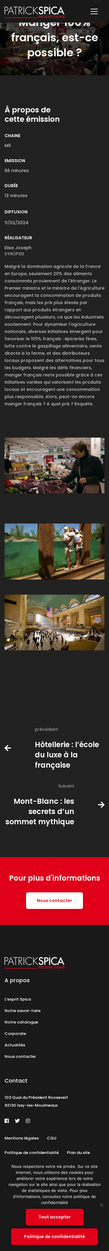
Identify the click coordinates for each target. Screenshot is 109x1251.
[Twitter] (17, 1121)
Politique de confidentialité (54, 1237)
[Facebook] (6, 1121)
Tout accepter (54, 1217)
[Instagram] (27, 1121)
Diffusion (16, 212)
